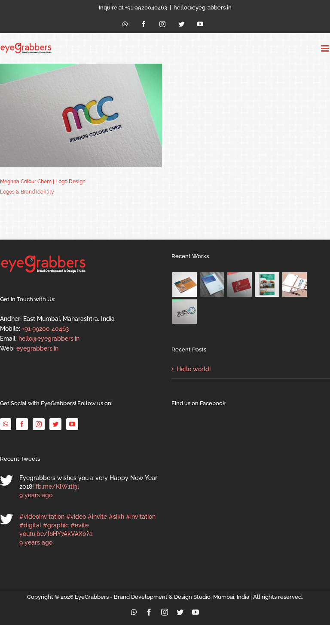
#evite (79, 525)
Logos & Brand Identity (27, 192)
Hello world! (194, 369)
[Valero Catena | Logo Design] (184, 311)
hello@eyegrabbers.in (203, 7)
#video (76, 516)
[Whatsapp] (5, 424)
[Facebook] (22, 424)
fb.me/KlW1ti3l (57, 486)
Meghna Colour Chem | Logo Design (43, 182)
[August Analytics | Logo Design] (239, 284)
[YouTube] (72, 424)
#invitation (141, 516)
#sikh (116, 516)
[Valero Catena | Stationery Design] (294, 284)
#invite (97, 516)
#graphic (56, 525)
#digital (30, 525)
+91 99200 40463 (45, 328)
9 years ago (35, 495)
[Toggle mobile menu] (325, 48)
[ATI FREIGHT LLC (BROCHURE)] (267, 284)
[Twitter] (55, 424)
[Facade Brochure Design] (212, 284)
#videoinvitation (41, 516)
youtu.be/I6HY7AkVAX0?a (56, 533)
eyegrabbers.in (37, 348)
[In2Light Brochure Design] (184, 284)
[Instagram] (39, 424)
